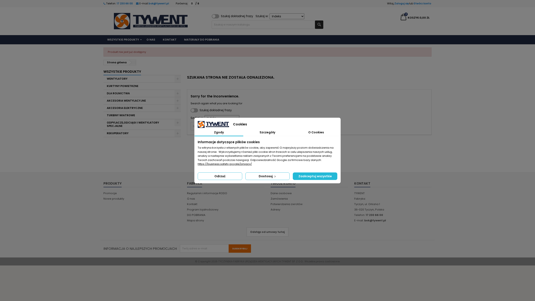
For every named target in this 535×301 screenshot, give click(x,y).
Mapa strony (195, 220)
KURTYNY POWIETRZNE (122, 86)
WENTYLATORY (117, 79)
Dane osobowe (281, 193)
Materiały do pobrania (201, 40)
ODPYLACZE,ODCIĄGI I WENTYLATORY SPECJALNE (133, 124)
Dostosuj (266, 176)
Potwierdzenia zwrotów (287, 204)
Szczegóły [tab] (267, 132)
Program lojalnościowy (202, 210)
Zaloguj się (401, 3)
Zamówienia (279, 199)
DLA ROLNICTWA (118, 93)
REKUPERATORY (118, 133)
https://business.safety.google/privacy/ (225, 164)
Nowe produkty (113, 199)
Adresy (275, 210)
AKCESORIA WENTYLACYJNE (126, 101)
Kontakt (170, 40)
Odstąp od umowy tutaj (267, 232)
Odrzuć (219, 176)
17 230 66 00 (124, 3)
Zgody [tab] (219, 132)
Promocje (110, 193)
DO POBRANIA (196, 215)
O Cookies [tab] (316, 132)
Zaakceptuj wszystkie (315, 176)
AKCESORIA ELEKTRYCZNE (125, 108)
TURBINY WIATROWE (121, 115)
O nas (150, 40)
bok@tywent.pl (159, 3)
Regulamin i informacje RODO (207, 193)
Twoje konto (283, 183)
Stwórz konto (422, 3)
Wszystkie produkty (123, 40)
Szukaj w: (262, 16)
